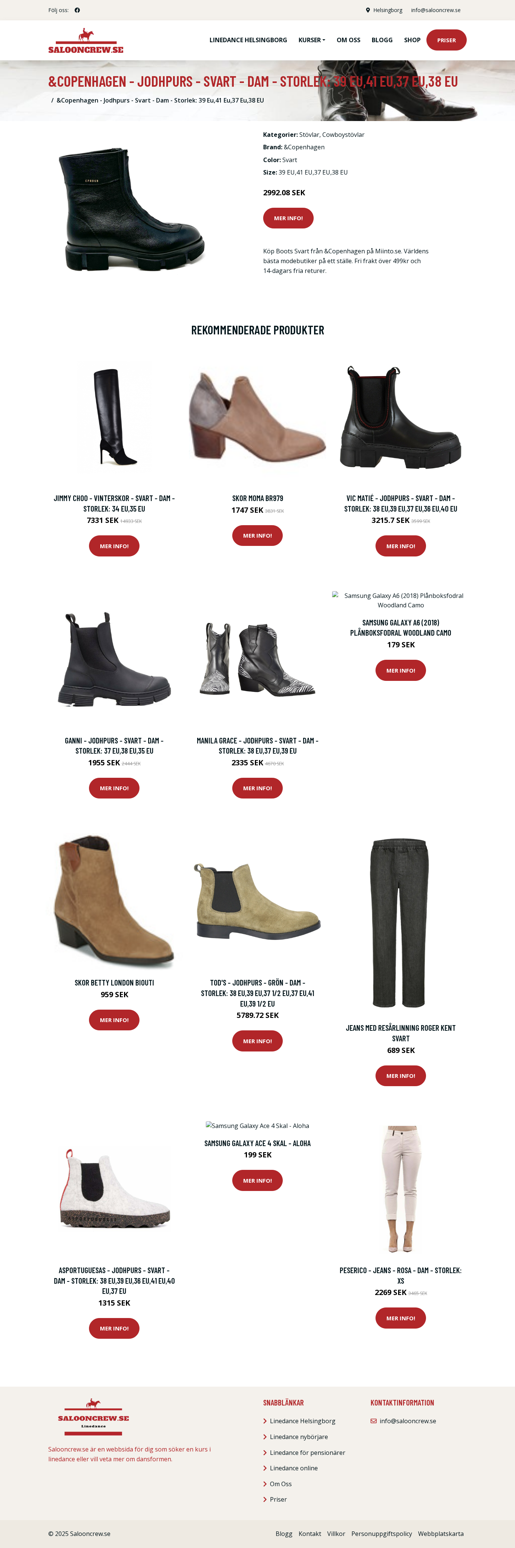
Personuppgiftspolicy (381, 1534)
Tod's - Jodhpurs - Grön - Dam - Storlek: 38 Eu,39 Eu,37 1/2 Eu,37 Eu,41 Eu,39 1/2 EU (257, 993)
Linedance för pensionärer (307, 1452)
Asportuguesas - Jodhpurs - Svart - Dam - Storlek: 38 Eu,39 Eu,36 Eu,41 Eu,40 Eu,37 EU (114, 1280)
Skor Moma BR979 (257, 498)
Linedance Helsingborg (248, 40)
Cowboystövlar (343, 134)
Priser (446, 40)
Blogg (382, 40)
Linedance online (294, 1468)
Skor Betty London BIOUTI (114, 982)
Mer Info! (288, 218)
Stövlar (309, 134)
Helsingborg (387, 10)
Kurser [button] (310, 40)
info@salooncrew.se (436, 10)
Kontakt (310, 1534)
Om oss (348, 40)
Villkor (336, 1534)
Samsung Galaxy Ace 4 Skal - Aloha (257, 1143)
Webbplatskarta (441, 1534)
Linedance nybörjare (299, 1437)
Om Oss (281, 1484)
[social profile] (77, 10)
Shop (412, 40)
